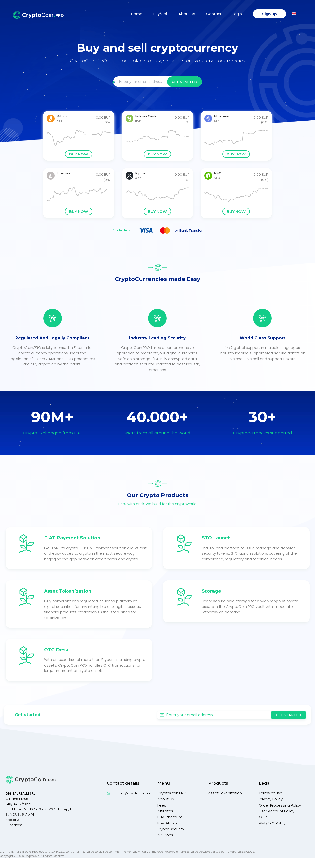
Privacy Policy (271, 799)
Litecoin (63, 173)
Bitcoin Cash (145, 116)
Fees (162, 805)
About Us (187, 13)
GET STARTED (288, 715)
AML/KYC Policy (272, 823)
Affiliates (165, 811)
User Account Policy (276, 811)
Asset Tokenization (225, 793)
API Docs (165, 835)
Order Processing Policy (280, 805)
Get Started (184, 82)
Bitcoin (62, 116)
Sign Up (269, 13)
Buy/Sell (160, 13)
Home (136, 13)
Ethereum (222, 116)
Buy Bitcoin (167, 823)
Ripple (140, 173)
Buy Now (78, 154)
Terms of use (270, 793)
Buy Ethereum (170, 817)
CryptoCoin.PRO (172, 793)
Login (237, 13)
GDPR (264, 817)
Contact (213, 13)
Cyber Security (171, 829)
